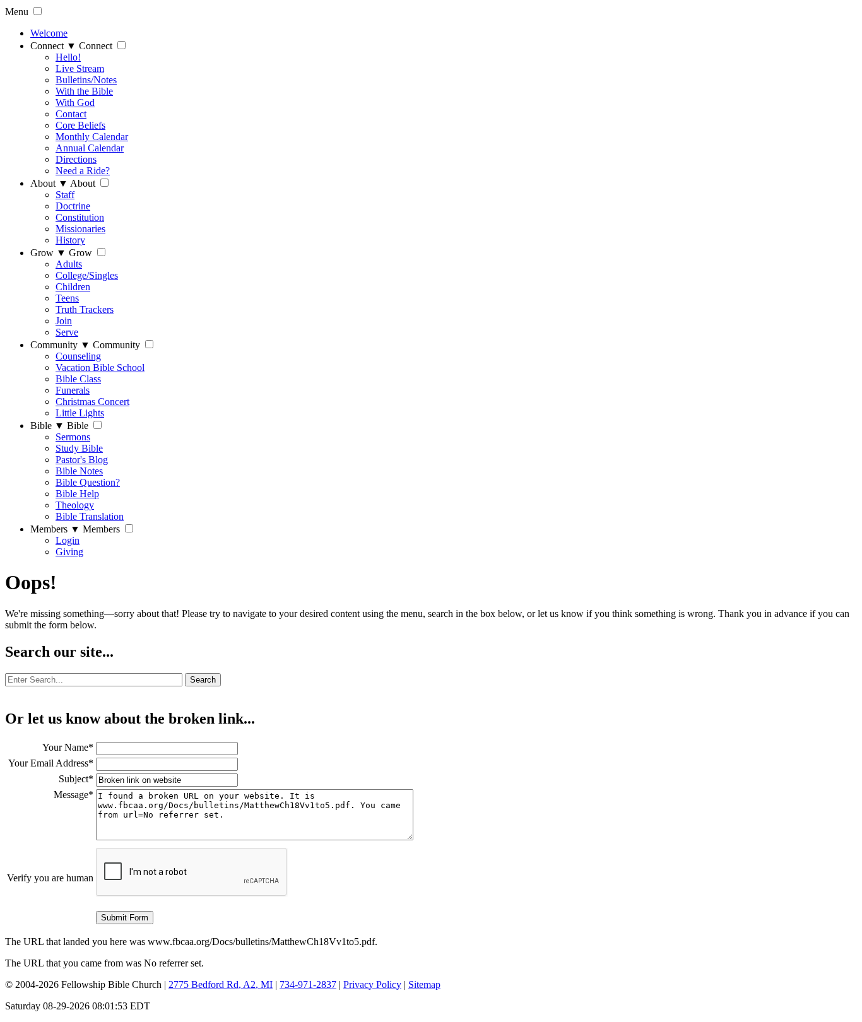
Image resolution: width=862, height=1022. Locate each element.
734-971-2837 (308, 984)
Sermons (73, 437)
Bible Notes (79, 471)
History (70, 240)
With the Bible (84, 91)
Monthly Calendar (92, 136)
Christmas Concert (92, 401)
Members (55, 529)
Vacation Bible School (100, 367)
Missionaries (80, 228)
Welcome (49, 33)
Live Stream (80, 68)
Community (60, 344)
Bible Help (77, 493)
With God (75, 102)
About (49, 183)
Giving (69, 551)
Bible (47, 425)
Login (68, 540)
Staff (65, 194)
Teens (67, 298)
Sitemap (424, 984)
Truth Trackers (85, 309)
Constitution (80, 217)
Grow (48, 252)
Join (64, 320)
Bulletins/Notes (86, 79)
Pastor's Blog (82, 459)
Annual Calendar (90, 148)
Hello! (68, 57)
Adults (69, 264)
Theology (75, 505)
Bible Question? (88, 482)
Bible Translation (90, 516)
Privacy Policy (372, 984)
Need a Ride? (83, 170)
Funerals (73, 390)
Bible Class (78, 378)
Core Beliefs (80, 125)
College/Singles (87, 275)
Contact (71, 114)
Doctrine (73, 206)
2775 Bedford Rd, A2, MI (220, 984)
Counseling (78, 356)
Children (73, 286)
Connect (53, 45)
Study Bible (79, 448)
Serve (67, 332)
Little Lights (80, 413)
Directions (76, 159)
